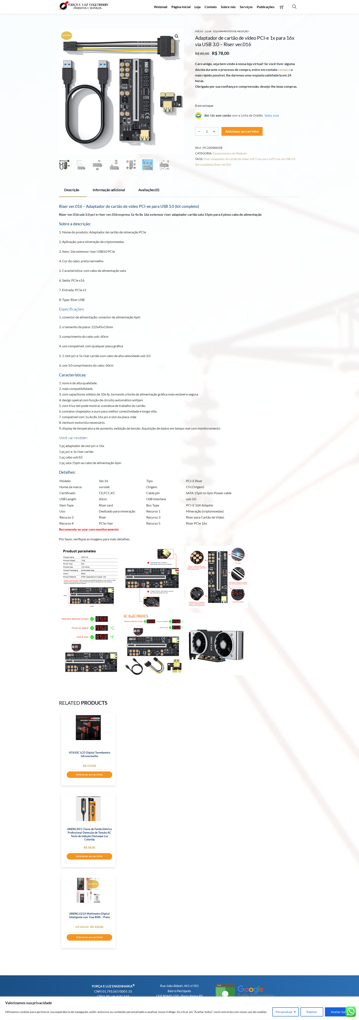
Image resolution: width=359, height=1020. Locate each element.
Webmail (160, 7)
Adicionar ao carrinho (242, 131)
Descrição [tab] (71, 190)
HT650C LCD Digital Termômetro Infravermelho (89, 754)
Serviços (246, 7)
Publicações (265, 7)
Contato (211, 7)
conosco (284, 69)
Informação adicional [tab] (109, 190)
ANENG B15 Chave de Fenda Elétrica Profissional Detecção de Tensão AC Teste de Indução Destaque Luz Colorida (89, 834)
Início (199, 31)
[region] (179, 1008)
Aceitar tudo (339, 1012)
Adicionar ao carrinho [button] (89, 774)
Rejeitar (311, 1012)
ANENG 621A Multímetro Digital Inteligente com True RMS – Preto (89, 915)
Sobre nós (228, 7)
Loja (197, 7)
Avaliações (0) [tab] (148, 190)
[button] (176, 36)
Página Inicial (181, 7)
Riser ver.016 (222, 164)
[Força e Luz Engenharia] (84, 5)
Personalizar (284, 1012)
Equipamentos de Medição (231, 31)
